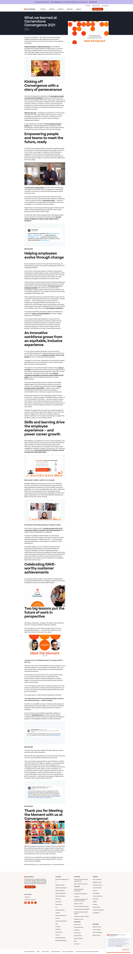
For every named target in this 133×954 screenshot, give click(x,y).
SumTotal (57, 926)
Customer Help (96, 5)
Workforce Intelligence (61, 888)
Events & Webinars (97, 932)
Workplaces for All (78, 919)
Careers (95, 901)
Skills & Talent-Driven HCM (80, 884)
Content (57, 918)
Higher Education (78, 938)
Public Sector (77, 924)
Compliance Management (80, 893)
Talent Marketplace (60, 896)
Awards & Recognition (98, 910)
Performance (58, 904)
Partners (88, 5)
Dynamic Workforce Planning (81, 906)
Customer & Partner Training (81, 916)
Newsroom (95, 899)
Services (57, 935)
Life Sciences (77, 933)
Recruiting (58, 899)
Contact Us (27, 897)
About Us (95, 890)
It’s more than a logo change (34, 188)
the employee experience (54, 308)
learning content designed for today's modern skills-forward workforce (42, 219)
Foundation (96, 893)
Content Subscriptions (61, 921)
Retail (75, 941)
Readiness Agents (60, 885)
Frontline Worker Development (81, 909)
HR (56, 907)
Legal (38, 951)
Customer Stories (97, 888)
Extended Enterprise (60, 915)
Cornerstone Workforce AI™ (62, 879)
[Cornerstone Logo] (29, 9)
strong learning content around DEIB (42, 387)
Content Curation (78, 903)
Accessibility (96, 913)
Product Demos (97, 929)
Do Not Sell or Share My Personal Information (87, 951)
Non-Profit (76, 944)
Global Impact (96, 907)
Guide (27, 29)
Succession (58, 901)
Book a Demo (98, 9)
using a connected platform (41, 314)
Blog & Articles (96, 935)
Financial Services (78, 927)
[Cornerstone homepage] (37, 876)
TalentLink (58, 929)
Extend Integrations (60, 937)
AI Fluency (76, 896)
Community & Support (30, 899)
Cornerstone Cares (97, 896)
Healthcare (77, 930)
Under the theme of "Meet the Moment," (37, 47)
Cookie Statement (55, 951)
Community (105, 5)
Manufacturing (78, 935)
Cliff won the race (30, 113)
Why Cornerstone (97, 879)
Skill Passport (58, 932)
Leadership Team (97, 882)
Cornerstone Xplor (49, 200)
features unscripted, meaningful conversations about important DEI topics (43, 375)
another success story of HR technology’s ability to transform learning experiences (43, 529)
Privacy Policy (45, 951)
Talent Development (60, 893)
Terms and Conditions (67, 951)
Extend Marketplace (60, 940)
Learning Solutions (60, 910)
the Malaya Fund (37, 715)
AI (55, 882)
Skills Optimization (60, 890)
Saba (56, 924)
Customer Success (97, 885)
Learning (57, 913)
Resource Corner (97, 927)
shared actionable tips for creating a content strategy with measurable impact (44, 451)
